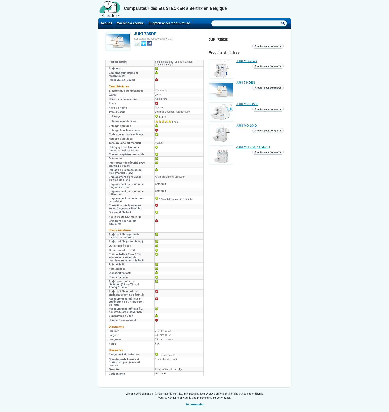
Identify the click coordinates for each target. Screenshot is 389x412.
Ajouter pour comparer (268, 46)
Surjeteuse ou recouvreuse (169, 23)
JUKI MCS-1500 (247, 104)
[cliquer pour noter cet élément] (163, 121)
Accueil (106, 23)
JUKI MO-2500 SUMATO (253, 147)
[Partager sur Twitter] (143, 43)
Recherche (283, 23)
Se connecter (194, 404)
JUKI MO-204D (246, 61)
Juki (170, 38)
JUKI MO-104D (246, 125)
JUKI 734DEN (245, 82)
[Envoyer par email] (137, 43)
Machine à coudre (130, 23)
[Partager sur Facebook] (149, 43)
